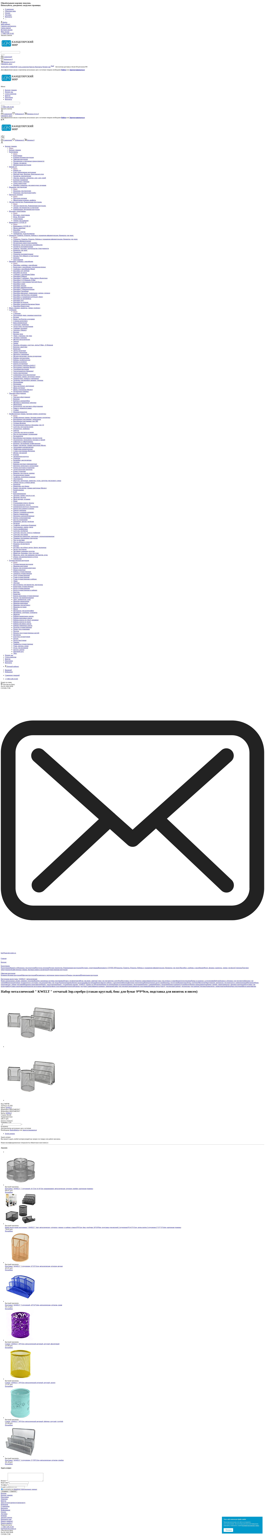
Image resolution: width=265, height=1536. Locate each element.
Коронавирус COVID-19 (106, 968)
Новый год (17, 170)
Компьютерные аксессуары (153, 983)
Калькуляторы (91, 983)
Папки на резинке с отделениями (202, 981)
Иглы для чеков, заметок (88, 981)
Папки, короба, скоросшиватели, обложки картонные (226, 984)
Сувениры (17, 313)
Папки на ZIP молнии (94, 984)
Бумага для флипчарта (72, 981)
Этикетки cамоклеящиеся (144, 981)
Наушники (250, 983)
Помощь (4, 1515)
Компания (4, 1504)
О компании (5, 1506)
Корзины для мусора (170, 983)
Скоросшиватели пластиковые (138, 986)
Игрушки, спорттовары (21, 215)
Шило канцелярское (249, 986)
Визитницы (10, 983)
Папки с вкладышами (135, 984)
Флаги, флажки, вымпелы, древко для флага (219, 968)
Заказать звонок (6, 1517)
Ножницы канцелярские (32, 984)
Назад (11, 148)
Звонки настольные (79, 983)
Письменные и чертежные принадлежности (51, 975)
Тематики (4, 1499)
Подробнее (9, 1192)
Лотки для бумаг (192, 983)
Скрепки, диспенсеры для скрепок (186, 986)
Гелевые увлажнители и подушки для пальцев (30, 983)
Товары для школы (73, 975)
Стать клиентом (10, 94)
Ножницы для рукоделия (22, 191)
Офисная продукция (28, 975)
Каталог (4, 1493)
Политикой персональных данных (250, 1525)
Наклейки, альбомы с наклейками (25, 265)
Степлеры (202, 986)
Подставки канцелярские (17, 986)
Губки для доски (53, 983)
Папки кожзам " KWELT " (77, 984)
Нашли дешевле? (7, 1120)
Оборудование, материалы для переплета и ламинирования (226, 983)
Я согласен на (20, 1489)
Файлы (228, 986)
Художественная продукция (23, 564)
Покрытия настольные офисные (37, 986)
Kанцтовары (17, 155)
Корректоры (182, 983)
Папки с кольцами (161, 984)
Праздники (9, 97)
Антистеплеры (185, 981)
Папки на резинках (121, 984)
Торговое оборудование (21, 397)
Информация (5, 1510)
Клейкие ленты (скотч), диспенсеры (161, 986)
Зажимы (69, 983)
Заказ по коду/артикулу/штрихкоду (13, 1502)
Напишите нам (6, 1519)
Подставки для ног (128, 981)
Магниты (201, 983)
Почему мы (9, 92)
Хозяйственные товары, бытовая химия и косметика (31, 417)
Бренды (7, 95)
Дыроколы (62, 983)
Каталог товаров (11, 90)
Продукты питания (20, 198)
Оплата (3, 1512)
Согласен (229, 1530)
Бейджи (217, 981)
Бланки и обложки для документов (232, 981)
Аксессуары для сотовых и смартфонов (166, 981)
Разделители (69, 986)
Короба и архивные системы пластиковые (49, 981)
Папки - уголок (62, 984)
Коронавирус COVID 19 (21, 226)
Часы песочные (236, 986)
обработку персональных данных (25, 1489)
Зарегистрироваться (77, 70)
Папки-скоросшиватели (198, 984)
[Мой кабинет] (2, 111)
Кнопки (125, 983)
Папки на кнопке (108, 984)
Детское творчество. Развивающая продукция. (29, 206)
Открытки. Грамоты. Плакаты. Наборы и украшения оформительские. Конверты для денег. (45, 239)
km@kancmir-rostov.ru (8, 953)
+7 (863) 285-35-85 (7, 33)
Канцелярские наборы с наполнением (109, 983)
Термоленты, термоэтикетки (216, 986)
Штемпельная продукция (89, 975)
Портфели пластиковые (56, 986)
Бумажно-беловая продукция (11, 975)
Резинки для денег (80, 986)
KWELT (9, 1107)
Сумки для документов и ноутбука (109, 981)
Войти (63, 70)
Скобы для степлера (120, 986)
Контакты (8, 99)
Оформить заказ (6, 64)
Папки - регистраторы (49, 984)
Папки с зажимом (149, 984)
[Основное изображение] (31, 1046)
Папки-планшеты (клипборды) (179, 984)
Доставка (4, 1514)
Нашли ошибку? (6, 1523)
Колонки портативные (136, 983)
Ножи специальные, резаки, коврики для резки (17, 981)
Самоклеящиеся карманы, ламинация (100, 986)
